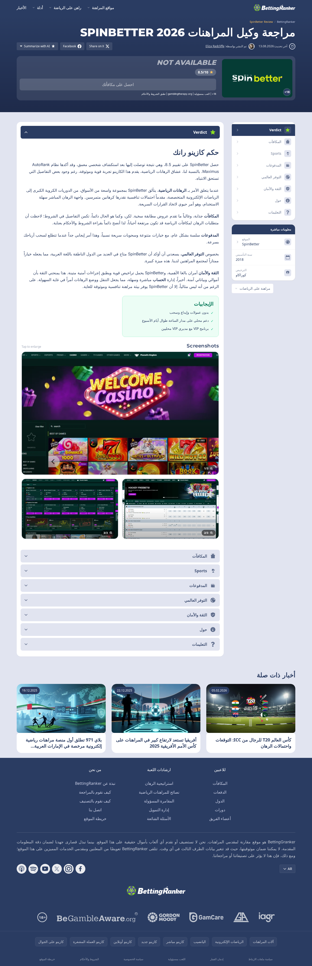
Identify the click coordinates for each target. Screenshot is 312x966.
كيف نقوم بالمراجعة (95, 792)
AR (290, 868)
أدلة (40, 7)
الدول (219, 801)
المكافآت (220, 783)
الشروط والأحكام (89, 959)
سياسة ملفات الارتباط (260, 959)
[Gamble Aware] (97, 917)
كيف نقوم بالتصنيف (95, 801)
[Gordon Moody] (164, 917)
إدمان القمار (216, 959)
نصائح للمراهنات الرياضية (159, 792)
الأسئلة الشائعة (159, 818)
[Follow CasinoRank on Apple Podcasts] (21, 869)
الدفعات (219, 792)
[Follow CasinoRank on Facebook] (80, 869)
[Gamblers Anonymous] (241, 917)
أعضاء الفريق (220, 818)
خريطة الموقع (95, 818)
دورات (220, 809)
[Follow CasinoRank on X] (57, 869)
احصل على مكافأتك (118, 84)
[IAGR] (267, 917)
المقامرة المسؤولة (159, 801)
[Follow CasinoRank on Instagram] (69, 869)
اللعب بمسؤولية (176, 959)
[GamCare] (206, 917)
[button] (120, 132)
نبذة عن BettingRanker (95, 783)
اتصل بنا (95, 809)
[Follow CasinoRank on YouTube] (45, 869)
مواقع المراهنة (103, 7)
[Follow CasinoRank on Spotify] (33, 869)
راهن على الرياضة (67, 7)
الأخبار (21, 7)
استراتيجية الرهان (159, 783)
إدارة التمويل (159, 809)
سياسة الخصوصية (133, 959)
